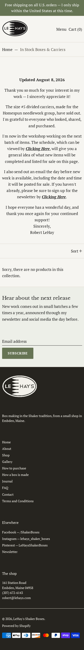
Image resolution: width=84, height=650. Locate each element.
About (6, 448)
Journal (7, 481)
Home (7, 49)
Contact (8, 494)
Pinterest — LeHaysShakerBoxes (25, 545)
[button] (75, 29)
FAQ (5, 487)
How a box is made (15, 474)
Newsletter (10, 551)
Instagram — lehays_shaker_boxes (26, 538)
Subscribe (18, 353)
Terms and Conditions (18, 501)
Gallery (7, 461)
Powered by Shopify (16, 626)
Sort (74, 251)
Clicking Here (54, 196)
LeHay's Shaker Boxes (28, 619)
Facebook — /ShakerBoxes (20, 532)
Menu (61, 29)
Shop (6, 455)
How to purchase (14, 468)
